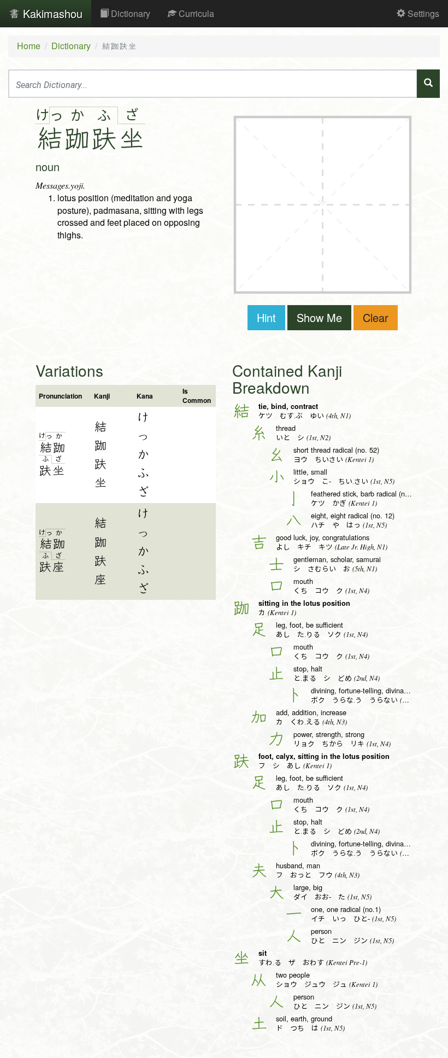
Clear (375, 317)
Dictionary (129, 13)
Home (28, 45)
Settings (422, 13)
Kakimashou (51, 13)
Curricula (195, 13)
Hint (266, 317)
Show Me (319, 317)
